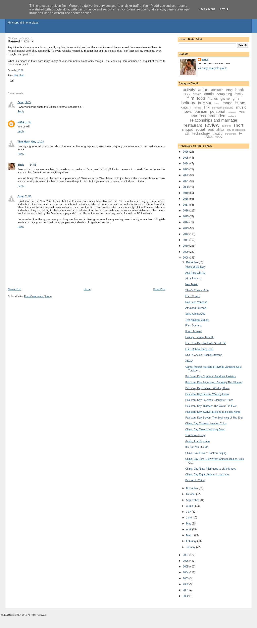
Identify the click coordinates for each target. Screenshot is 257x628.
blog (16, 75)
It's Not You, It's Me (196, 446)
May (189, 523)
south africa (216, 129)
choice (197, 94)
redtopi (232, 116)
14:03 (40, 141)
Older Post (159, 289)
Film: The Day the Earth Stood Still (205, 343)
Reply (20, 111)
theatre (217, 133)
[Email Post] (11, 80)
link (206, 107)
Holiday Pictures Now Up (199, 337)
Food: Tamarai (193, 331)
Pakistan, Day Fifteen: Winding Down (207, 394)
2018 (186, 198)
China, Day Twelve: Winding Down (205, 429)
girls (236, 98)
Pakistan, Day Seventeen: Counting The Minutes (213, 382)
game (225, 98)
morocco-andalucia (222, 107)
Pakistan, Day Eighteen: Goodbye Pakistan (210, 376)
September (193, 500)
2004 (186, 572)
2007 (186, 554)
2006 (186, 560)
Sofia (20, 121)
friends (213, 99)
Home (87, 289)
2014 (186, 222)
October (191, 494)
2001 (186, 590)
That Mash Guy (26, 141)
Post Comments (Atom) (38, 296)
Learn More (207, 9)
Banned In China (20, 41)
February (191, 541)
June (189, 517)
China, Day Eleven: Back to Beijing (205, 453)
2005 (186, 566)
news (187, 111)
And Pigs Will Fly (195, 272)
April (189, 529)
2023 (186, 169)
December (192, 262)
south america (236, 129)
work (218, 137)
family (239, 94)
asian (203, 89)
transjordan (230, 134)
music (241, 107)
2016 (186, 210)
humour (204, 103)
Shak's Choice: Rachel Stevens (203, 354)
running (226, 125)
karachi (186, 107)
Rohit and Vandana (196, 302)
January (191, 547)
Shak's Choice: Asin (197, 290)
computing (224, 94)
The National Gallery (197, 319)
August (190, 505)
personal (217, 111)
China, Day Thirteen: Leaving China (205, 423)
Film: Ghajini (192, 296)
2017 (186, 204)
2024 (186, 163)
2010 (186, 245)
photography (232, 112)
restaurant (193, 125)
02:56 (28, 196)
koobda (197, 108)
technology (201, 133)
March (190, 535)
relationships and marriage (213, 120)
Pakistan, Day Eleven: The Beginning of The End (214, 417)
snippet (187, 129)
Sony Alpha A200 (195, 313)
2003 (186, 578)
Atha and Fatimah (195, 307)
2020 (186, 187)
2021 (186, 181)
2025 (186, 157)
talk (187, 133)
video (209, 137)
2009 (186, 251)
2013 (186, 228)
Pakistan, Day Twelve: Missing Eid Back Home (212, 411)
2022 (186, 175)
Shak (20, 164)
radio (242, 111)
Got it (223, 9)
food (201, 98)
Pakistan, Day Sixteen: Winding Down (207, 388)
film (190, 98)
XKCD (189, 360)
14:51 (33, 164)
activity (189, 89)
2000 (186, 595)
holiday (188, 102)
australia (217, 90)
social (200, 129)
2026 (186, 151)
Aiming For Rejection (197, 441)
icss (216, 103)
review (212, 125)
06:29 (28, 102)
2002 (186, 584)
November (192, 488)
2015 (186, 216)
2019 (186, 192)
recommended (212, 116)
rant (194, 116)
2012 (186, 234)
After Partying (193, 278)
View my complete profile (212, 68)
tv (240, 133)
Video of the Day (195, 266)
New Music (191, 284)
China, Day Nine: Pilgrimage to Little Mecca (210, 468)
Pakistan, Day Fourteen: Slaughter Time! (209, 399)
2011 (186, 239)
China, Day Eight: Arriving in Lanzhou (207, 474)
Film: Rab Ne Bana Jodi (199, 349)
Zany (20, 102)
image (227, 103)
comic (209, 94)
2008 (186, 257)
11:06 (28, 121)
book (239, 90)
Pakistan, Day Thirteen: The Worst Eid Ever (211, 405)
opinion (201, 111)
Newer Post (14, 289)
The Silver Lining (195, 435)
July (189, 511)
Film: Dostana (193, 325)
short (21, 75)
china (187, 94)
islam (240, 103)
